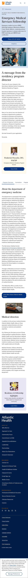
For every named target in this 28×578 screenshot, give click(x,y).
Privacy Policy (13, 565)
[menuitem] (13, 428)
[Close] (27, 560)
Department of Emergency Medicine (12, 248)
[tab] (8, 182)
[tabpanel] (14, 279)
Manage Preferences (14, 574)
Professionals (8, 9)
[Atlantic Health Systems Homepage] (7, 3)
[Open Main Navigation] (24, 3)
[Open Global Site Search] (20, 3)
